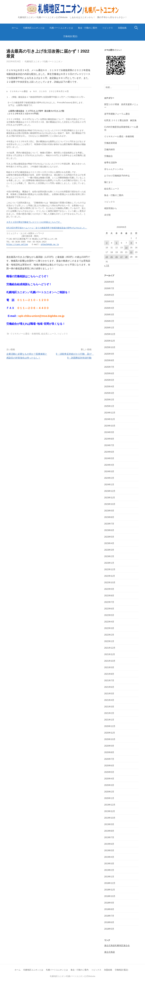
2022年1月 (109, 641)
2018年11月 (109, 889)
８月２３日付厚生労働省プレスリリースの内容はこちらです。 (34, 222)
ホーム (15, 28)
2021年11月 (109, 654)
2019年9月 (109, 824)
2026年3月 (109, 314)
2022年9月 (109, 589)
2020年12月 (109, 726)
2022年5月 (109, 615)
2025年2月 (109, 399)
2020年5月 (109, 772)
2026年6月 (109, 295)
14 (126, 247)
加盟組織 (122, 28)
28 (126, 257)
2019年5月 (109, 850)
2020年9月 (109, 746)
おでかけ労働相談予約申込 (117, 175)
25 (111, 257)
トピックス (107, 28)
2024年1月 (109, 484)
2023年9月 (109, 510)
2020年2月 (109, 791)
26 (116, 257)
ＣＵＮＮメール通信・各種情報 (25, 333)
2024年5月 (109, 458)
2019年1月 (109, 876)
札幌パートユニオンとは (61, 28)
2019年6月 (109, 844)
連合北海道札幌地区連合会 (117, 945)
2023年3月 (109, 550)
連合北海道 (109, 952)
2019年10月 (109, 818)
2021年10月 (109, 661)
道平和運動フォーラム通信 (117, 114)
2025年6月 (109, 373)
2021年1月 (109, 719)
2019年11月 (109, 811)
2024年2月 (109, 478)
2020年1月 (109, 798)
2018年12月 (109, 883)
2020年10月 (109, 739)
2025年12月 (109, 334)
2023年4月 (109, 543)
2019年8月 (109, 831)
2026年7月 (109, 288)
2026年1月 (109, 327)
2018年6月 (109, 922)
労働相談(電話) (70, 36)
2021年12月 (109, 648)
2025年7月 (109, 367)
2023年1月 (109, 563)
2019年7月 (109, 837)
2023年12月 (109, 491)
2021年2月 (109, 713)
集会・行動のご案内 (87, 28)
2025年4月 (109, 386)
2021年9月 (109, 667)
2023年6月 (109, 530)
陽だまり (108, 182)
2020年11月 (109, 732)
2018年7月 (109, 916)
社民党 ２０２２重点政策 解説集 (120, 120)
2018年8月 (109, 909)
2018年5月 (109, 929)
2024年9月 (109, 432)
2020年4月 (109, 778)
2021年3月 (109, 706)
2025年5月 (109, 380)
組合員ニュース (48, 333)
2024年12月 (109, 412)
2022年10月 (109, 582)
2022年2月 (109, 635)
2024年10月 (109, 425)
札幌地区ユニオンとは (33, 28)
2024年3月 (109, 471)
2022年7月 (109, 602)
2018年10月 (109, 896)
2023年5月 (109, 537)
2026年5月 (109, 301)
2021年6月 (109, 687)
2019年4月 (109, 857)
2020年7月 (109, 759)
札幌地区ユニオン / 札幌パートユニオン (43, 61)
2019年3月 (109, 863)
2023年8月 (109, 517)
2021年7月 (109, 680)
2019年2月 (109, 870)
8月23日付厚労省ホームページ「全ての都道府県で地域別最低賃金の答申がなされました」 (46, 228)
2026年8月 (109, 282)
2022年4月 (109, 621)
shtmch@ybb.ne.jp (50, 244)
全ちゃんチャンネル (113, 169)
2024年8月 (109, 439)
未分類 (107, 215)
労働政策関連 (110, 143)
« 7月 (106, 265)
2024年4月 (109, 465)
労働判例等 (109, 149)
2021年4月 (109, 700)
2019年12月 (109, 804)
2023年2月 (109, 556)
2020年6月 (109, 765)
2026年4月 (109, 308)
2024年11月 (109, 419)
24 (107, 257)
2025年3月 (109, 393)
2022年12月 (109, 569)
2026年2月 (109, 321)
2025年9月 (109, 354)
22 (131, 252)
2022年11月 (109, 576)
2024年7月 (109, 445)
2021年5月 (109, 693)
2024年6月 (109, 452)
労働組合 (108, 156)
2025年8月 (109, 360)
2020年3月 (109, 785)
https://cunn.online (17, 244)
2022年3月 (109, 628)
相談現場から (110, 208)
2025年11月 (109, 341)
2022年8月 (109, 595)
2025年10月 (109, 347)
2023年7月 (109, 523)
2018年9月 (109, 902)
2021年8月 (109, 674)
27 (121, 257)
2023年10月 (109, 504)
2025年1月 (109, 406)
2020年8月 (109, 752)
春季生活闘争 (110, 162)
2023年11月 (109, 497)
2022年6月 (109, 608)
